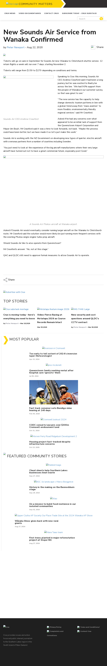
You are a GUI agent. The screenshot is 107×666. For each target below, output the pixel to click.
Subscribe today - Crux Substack (79, 13)
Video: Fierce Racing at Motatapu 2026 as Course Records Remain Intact (51, 318)
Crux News (9, 13)
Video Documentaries (30, 13)
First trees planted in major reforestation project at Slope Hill (52, 539)
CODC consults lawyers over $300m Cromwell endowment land (49, 426)
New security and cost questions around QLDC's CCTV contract (85, 318)
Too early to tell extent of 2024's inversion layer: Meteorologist (53, 355)
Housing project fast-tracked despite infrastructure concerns (49, 443)
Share (100, 47)
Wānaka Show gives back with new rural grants (37, 522)
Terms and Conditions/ (90, 627)
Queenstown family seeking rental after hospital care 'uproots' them (51, 371)
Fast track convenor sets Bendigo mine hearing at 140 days (50, 409)
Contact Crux (51, 13)
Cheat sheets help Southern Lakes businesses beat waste (48, 471)
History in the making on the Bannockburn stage (52, 488)
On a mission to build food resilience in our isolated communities (52, 505)
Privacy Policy (55, 627)
